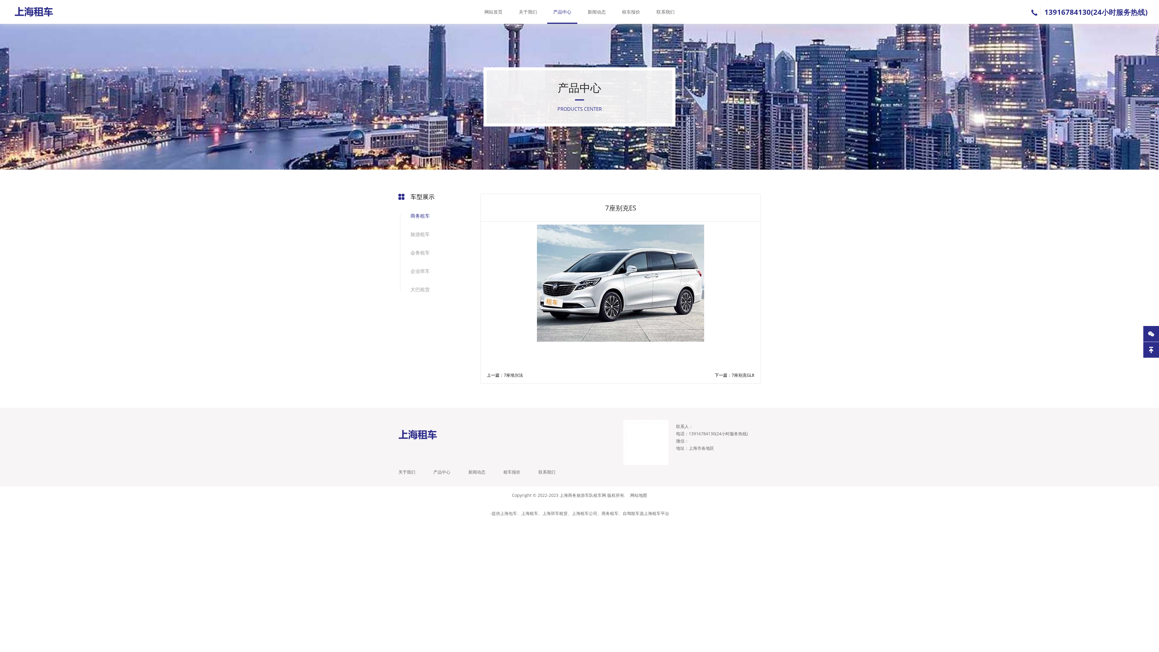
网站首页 (493, 12)
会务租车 (420, 252)
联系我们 (665, 12)
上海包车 (508, 513)
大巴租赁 (420, 289)
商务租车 (420, 216)
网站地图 (638, 495)
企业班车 (420, 271)
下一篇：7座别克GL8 (734, 375)
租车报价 (631, 12)
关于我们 (528, 12)
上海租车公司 (584, 513)
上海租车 (529, 513)
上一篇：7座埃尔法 (505, 375)
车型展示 (422, 197)
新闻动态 (597, 12)
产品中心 (562, 12)
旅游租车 (420, 234)
